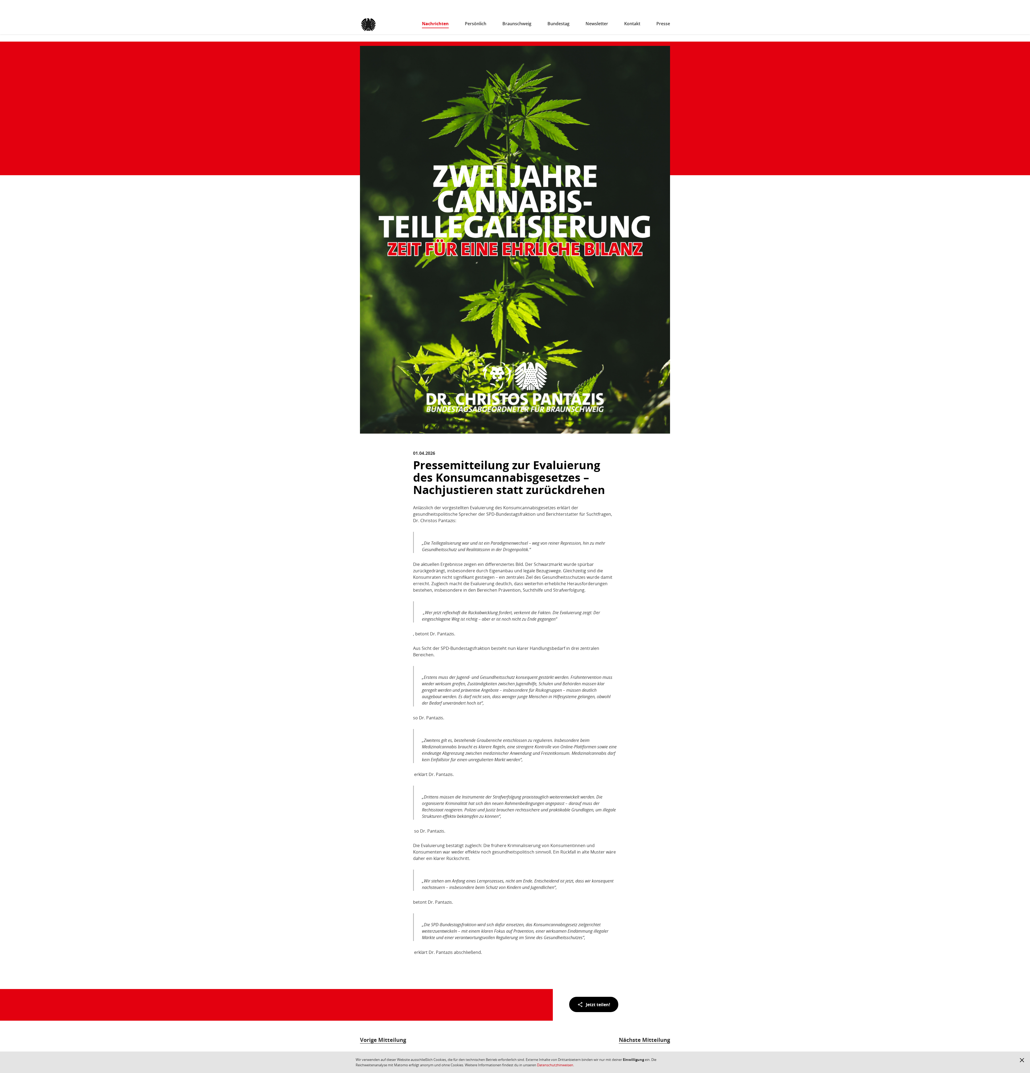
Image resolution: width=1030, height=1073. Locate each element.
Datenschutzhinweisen (555, 1065)
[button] (1022, 1060)
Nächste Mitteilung (644, 1039)
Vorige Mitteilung (383, 1039)
